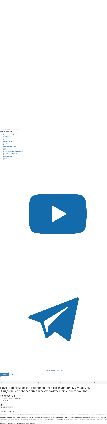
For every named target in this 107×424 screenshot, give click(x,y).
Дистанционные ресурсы (10, 153)
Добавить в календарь (7, 407)
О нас (5, 133)
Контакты (5, 158)
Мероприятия (7, 138)
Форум (5, 160)
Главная (3, 383)
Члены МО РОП (7, 136)
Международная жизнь (9, 146)
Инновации (6, 143)
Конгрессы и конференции (15, 383)
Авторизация (4, 374)
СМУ (4, 149)
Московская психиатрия (9, 144)
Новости (5, 139)
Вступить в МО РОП (8, 134)
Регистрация (14, 374)
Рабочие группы (7, 156)
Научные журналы (8, 141)
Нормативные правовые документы (13, 151)
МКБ (4, 148)
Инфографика (7, 155)
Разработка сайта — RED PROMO (53, 370)
